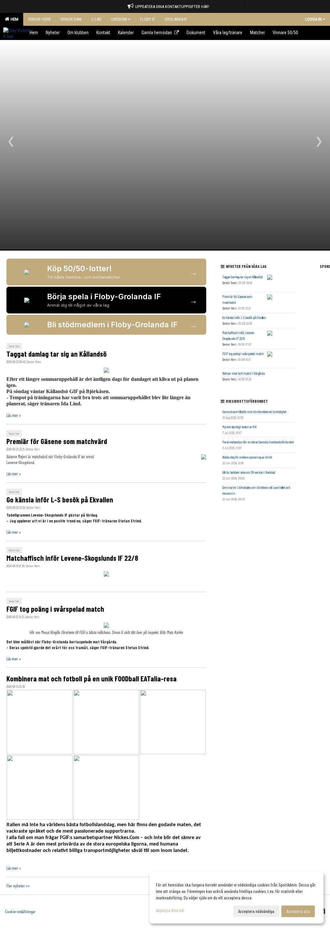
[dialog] (237, 898)
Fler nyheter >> (18, 885)
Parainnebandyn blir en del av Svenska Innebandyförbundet (258, 442)
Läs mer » (13, 415)
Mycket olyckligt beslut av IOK (239, 427)
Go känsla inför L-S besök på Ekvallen (59, 499)
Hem (13, 19)
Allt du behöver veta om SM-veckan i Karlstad (248, 472)
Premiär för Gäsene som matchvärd (56, 441)
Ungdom (119, 19)
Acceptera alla (298, 911)
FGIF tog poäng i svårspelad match (55, 608)
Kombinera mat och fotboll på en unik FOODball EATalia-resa (91, 678)
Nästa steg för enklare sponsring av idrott (247, 457)
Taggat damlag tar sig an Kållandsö (56, 353)
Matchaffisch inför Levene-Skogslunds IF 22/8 (72, 557)
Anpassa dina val (170, 910)
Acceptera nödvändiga (256, 911)
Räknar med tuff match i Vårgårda (243, 373)
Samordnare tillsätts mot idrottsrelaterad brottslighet (254, 412)
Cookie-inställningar (20, 911)
